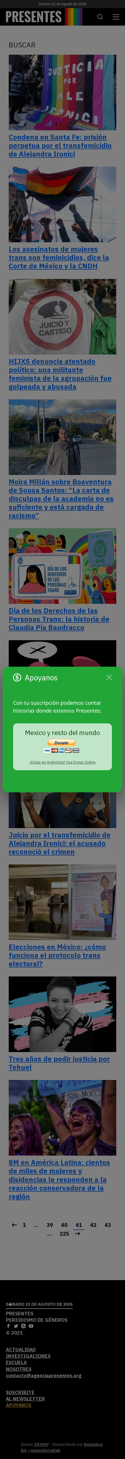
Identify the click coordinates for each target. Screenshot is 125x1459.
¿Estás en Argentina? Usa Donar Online (62, 762)
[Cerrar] (109, 677)
